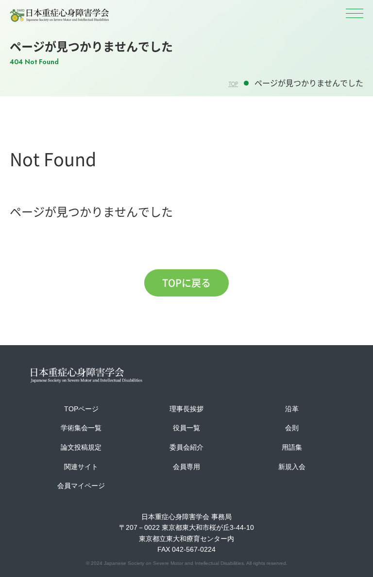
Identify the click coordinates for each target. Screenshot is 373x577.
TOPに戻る (186, 283)
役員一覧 (186, 428)
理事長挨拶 (186, 409)
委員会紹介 (186, 447)
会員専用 (186, 467)
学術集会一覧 (81, 428)
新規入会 (291, 467)
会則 (292, 428)
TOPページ (81, 409)
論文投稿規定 (81, 447)
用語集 (292, 447)
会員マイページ (81, 486)
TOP (233, 84)
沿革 (292, 409)
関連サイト (81, 467)
